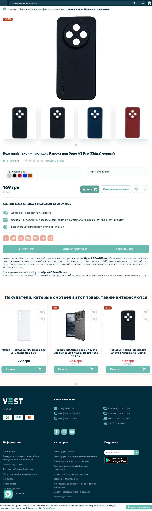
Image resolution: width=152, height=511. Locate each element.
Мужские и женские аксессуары (71, 474)
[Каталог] (3, 3)
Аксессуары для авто (65, 451)
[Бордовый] (20, 175)
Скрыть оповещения (139, 507)
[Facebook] (57, 432)
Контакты (8, 479)
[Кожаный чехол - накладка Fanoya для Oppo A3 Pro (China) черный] (76, 101)
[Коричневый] (30, 175)
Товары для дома (63, 496)
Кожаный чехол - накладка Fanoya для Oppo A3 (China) (128, 351)
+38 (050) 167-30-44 (69, 413)
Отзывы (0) (124, 249)
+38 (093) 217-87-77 (69, 418)
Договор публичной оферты (18, 469)
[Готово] (136, 452)
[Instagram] (64, 432)
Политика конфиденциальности (20, 474)
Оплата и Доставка (13, 464)
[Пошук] (142, 3)
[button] (75, 145)
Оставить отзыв (54, 160)
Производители (11, 488)
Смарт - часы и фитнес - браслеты (72, 492)
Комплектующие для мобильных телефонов (71, 468)
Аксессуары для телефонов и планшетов (42, 9)
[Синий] (25, 175)
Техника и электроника (66, 479)
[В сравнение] (145, 189)
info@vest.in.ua (66, 408)
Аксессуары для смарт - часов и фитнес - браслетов (76, 485)
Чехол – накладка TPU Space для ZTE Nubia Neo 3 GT (24, 351)
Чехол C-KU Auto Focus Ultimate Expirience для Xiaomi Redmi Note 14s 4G (76, 352)
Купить (87, 189)
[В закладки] (136, 189)
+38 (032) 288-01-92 (119, 413)
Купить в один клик (116, 189)
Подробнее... (50, 508)
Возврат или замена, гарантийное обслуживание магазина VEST (21, 458)
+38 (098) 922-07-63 (119, 408)
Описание (26, 249)
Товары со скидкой (13, 493)
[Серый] (9, 175)
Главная (11, 9)
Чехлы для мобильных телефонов (88, 9)
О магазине (9, 451)
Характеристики (75, 249)
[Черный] (14, 175)
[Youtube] (72, 432)
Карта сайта (9, 483)
